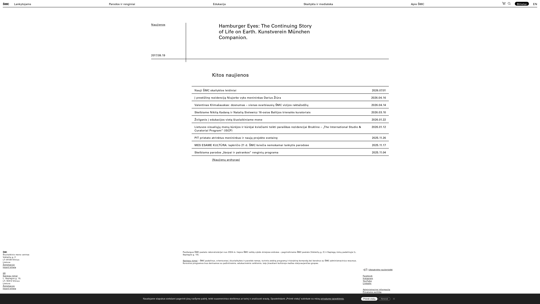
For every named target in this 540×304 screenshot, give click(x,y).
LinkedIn (367, 283)
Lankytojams (22, 4)
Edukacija (219, 4)
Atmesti (384, 299)
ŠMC (6, 4)
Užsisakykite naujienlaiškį (380, 269)
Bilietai (522, 4)
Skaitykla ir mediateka (318, 4)
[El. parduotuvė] (504, 3)
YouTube (367, 281)
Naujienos (158, 24)
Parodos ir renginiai (122, 4)
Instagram (368, 278)
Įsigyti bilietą (9, 267)
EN (535, 4)
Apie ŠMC (417, 4)
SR (4, 273)
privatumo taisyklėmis (332, 299)
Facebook (368, 276)
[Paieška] (509, 3)
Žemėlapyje (9, 264)
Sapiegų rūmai (10, 276)
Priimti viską (369, 299)
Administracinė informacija (376, 289)
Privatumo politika (372, 292)
